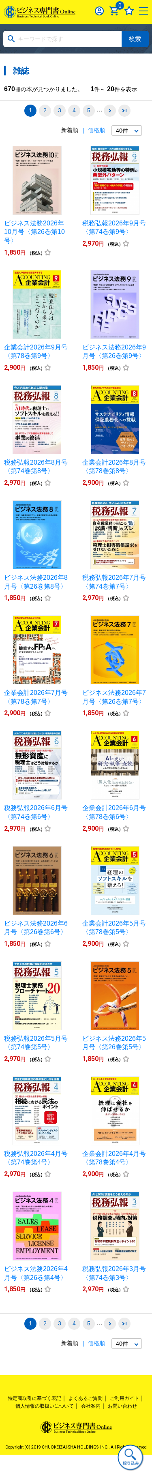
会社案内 (91, 1406)
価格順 (96, 130)
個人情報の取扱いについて (44, 1406)
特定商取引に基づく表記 (34, 1398)
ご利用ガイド (124, 1398)
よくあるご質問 (86, 1398)
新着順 (69, 130)
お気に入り (129, 10)
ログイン (99, 10)
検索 (135, 38)
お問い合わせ (122, 1406)
